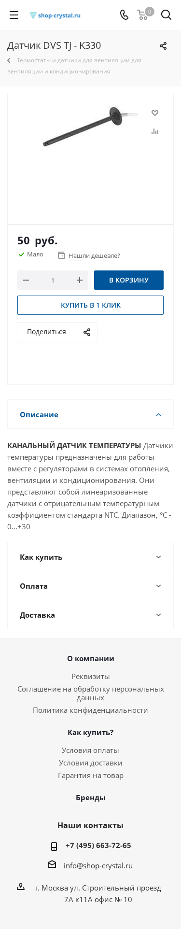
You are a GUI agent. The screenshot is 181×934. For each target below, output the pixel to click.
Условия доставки (91, 762)
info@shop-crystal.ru (98, 865)
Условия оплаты (90, 750)
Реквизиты (90, 676)
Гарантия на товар (91, 775)
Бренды (91, 797)
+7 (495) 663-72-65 (98, 845)
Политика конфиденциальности (90, 710)
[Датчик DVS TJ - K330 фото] (90, 154)
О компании (90, 658)
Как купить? (90, 732)
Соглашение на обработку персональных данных (90, 693)
